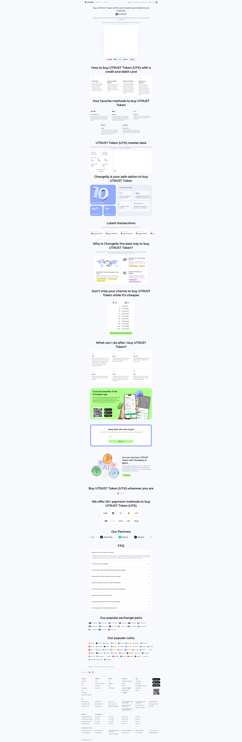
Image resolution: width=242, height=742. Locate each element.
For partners (138, 688)
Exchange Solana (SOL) (86, 721)
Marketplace (84, 688)
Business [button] (105, 2)
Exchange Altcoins (85, 723)
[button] (132, 2)
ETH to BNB (111, 721)
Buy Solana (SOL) (98, 706)
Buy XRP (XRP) (98, 701)
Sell (82, 685)
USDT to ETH (124, 723)
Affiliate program (125, 690)
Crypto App (84, 692)
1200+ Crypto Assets (97, 666)
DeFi (83, 690)
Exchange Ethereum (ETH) (87, 719)
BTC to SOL (97, 723)
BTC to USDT (98, 716)
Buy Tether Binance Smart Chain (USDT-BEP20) (127, 709)
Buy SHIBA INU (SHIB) (153, 701)
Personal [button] (98, 2)
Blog (109, 685)
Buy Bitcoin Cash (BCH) (140, 707)
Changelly (90, 666)
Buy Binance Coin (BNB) (113, 706)
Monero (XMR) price (86, 732)
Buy (82, 683)
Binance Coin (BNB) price (127, 730)
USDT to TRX (124, 721)
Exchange (84, 681)
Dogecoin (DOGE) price (113, 734)
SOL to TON (137, 716)
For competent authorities (141, 685)
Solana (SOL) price (126, 732)
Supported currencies (99, 683)
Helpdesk (111, 683)
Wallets (123, 685)
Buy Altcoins (151, 706)
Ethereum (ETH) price (86, 730)
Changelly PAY (126, 688)
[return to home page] (89, 2)
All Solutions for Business (127, 681)
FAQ (109, 681)
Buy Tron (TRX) (112, 701)
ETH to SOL (111, 723)
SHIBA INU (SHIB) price (153, 732)
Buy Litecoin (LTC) (85, 706)
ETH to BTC (111, 716)
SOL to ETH (137, 721)
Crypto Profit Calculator (87, 694)
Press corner (97, 685)
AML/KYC (137, 690)
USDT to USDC (125, 719)
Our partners (97, 688)
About (96, 681)
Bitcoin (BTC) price (99, 730)
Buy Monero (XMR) (99, 704)
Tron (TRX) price (138, 732)
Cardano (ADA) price (139, 730)
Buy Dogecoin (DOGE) (153, 704)
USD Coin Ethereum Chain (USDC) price (114, 731)
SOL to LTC (137, 723)
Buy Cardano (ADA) (139, 705)
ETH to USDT (111, 719)
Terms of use (138, 681)
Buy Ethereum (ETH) (86, 704)
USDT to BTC (124, 716)
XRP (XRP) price (98, 732)
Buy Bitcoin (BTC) (85, 701)
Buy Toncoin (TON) (112, 704)
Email (110, 436)
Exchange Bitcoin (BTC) (86, 716)
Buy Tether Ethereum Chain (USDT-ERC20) (127, 702)
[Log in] (156, 2)
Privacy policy (138, 683)
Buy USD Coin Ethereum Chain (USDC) (140, 702)
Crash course (111, 688)
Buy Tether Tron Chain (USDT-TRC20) (126, 706)
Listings (123, 683)
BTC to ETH (97, 719)
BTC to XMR (97, 721)
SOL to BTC (137, 719)
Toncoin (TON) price (153, 730)
